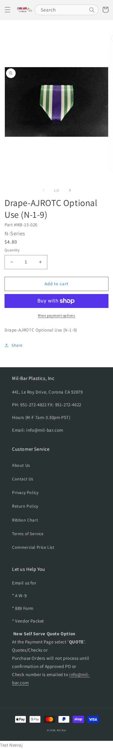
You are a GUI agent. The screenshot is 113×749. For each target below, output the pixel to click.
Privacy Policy (25, 492)
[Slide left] (43, 190)
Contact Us (22, 479)
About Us (21, 465)
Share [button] (17, 345)
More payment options (56, 315)
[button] (7, 9)
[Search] (92, 10)
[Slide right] (70, 190)
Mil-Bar (61, 730)
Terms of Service (28, 533)
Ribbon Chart (25, 520)
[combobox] (67, 10)
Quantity (12, 250)
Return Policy (25, 506)
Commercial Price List (33, 547)
